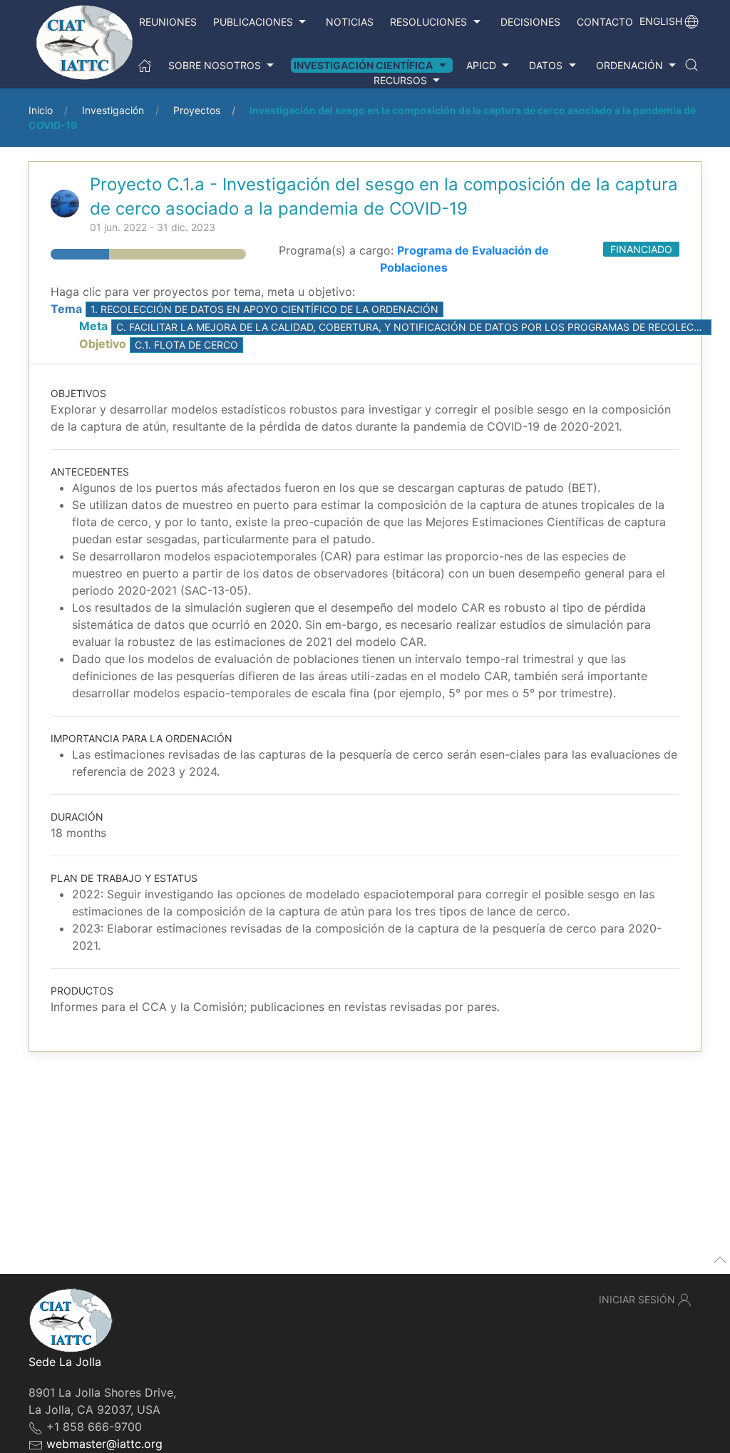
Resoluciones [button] (428, 22)
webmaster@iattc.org (104, 1444)
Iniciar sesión (637, 1299)
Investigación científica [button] (363, 65)
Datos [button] (545, 65)
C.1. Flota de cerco (186, 345)
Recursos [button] (400, 80)
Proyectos (196, 110)
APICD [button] (481, 65)
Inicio (41, 110)
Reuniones (168, 22)
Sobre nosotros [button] (214, 65)
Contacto (605, 22)
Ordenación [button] (629, 65)
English (660, 21)
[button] (691, 65)
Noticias (350, 22)
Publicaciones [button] (253, 22)
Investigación (113, 110)
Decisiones (530, 22)
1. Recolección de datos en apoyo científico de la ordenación (264, 309)
